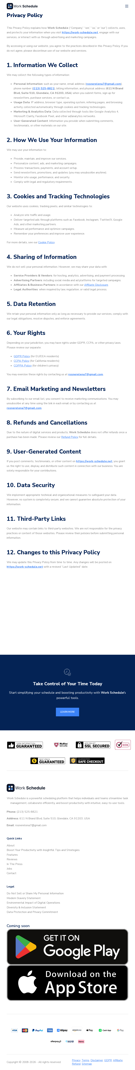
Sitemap (87, 1064)
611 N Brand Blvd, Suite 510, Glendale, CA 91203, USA (55, 818)
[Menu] (126, 6)
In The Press (14, 864)
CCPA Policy (21, 361)
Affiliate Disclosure (96, 285)
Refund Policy (69, 437)
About (11, 845)
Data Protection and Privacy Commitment (32, 912)
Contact (11, 873)
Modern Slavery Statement (24, 898)
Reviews (12, 859)
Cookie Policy (46, 242)
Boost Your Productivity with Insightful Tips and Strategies (43, 850)
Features (12, 855)
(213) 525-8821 (43, 88)
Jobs (9, 869)
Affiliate (118, 1060)
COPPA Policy (23, 366)
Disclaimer (97, 1060)
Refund (76, 1064)
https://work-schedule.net (80, 32)
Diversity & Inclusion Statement (26, 907)
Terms (85, 1060)
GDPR (108, 1060)
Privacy (76, 1060)
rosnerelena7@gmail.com (103, 84)
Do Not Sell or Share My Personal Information (35, 893)
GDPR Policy (22, 356)
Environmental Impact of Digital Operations (33, 903)
